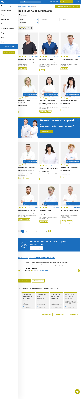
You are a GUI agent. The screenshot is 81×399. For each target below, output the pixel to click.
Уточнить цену (60, 314)
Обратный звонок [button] (9, 52)
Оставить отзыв (46, 314)
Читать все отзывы (24, 280)
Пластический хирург (24, 219)
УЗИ (41, 179)
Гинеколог (21, 112)
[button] (30, 2)
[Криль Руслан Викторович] (28, 52)
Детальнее (71, 6)
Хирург (42, 69)
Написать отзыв (38, 280)
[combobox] (70, 19)
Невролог (63, 177)
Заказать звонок (46, 131)
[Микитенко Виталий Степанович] (70, 52)
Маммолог (69, 220)
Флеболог (27, 178)
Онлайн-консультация (31, 94)
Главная (20, 6)
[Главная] (4, 2)
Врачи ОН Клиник (27, 6)
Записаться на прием (36, 247)
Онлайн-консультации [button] (66, 1)
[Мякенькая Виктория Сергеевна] (49, 161)
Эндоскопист (64, 68)
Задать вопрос (74, 314)
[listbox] (28, 19)
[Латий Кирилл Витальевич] (49, 52)
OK (77, 6)
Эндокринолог (43, 221)
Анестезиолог (22, 68)
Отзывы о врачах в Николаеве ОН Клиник (36, 258)
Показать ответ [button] (43, 270)
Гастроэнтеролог (65, 110)
